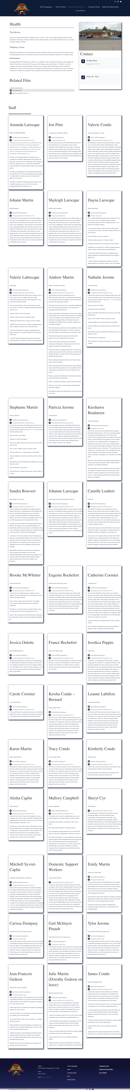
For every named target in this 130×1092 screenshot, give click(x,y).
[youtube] (120, 1)
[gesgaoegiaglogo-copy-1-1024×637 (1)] (21, 4)
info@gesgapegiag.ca (46, 1077)
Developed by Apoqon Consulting (37, 1089)
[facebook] (115, 1)
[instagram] (118, 1)
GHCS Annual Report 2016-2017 (21, 93)
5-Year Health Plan (17, 90)
